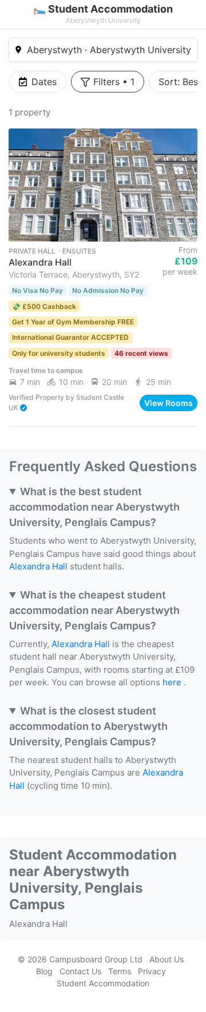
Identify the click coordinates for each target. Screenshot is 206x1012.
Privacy (152, 971)
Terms (119, 971)
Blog (44, 971)
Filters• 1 (113, 81)
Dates (44, 81)
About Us (166, 959)
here (172, 682)
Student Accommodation (103, 983)
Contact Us (80, 971)
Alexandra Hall (38, 566)
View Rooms (168, 402)
